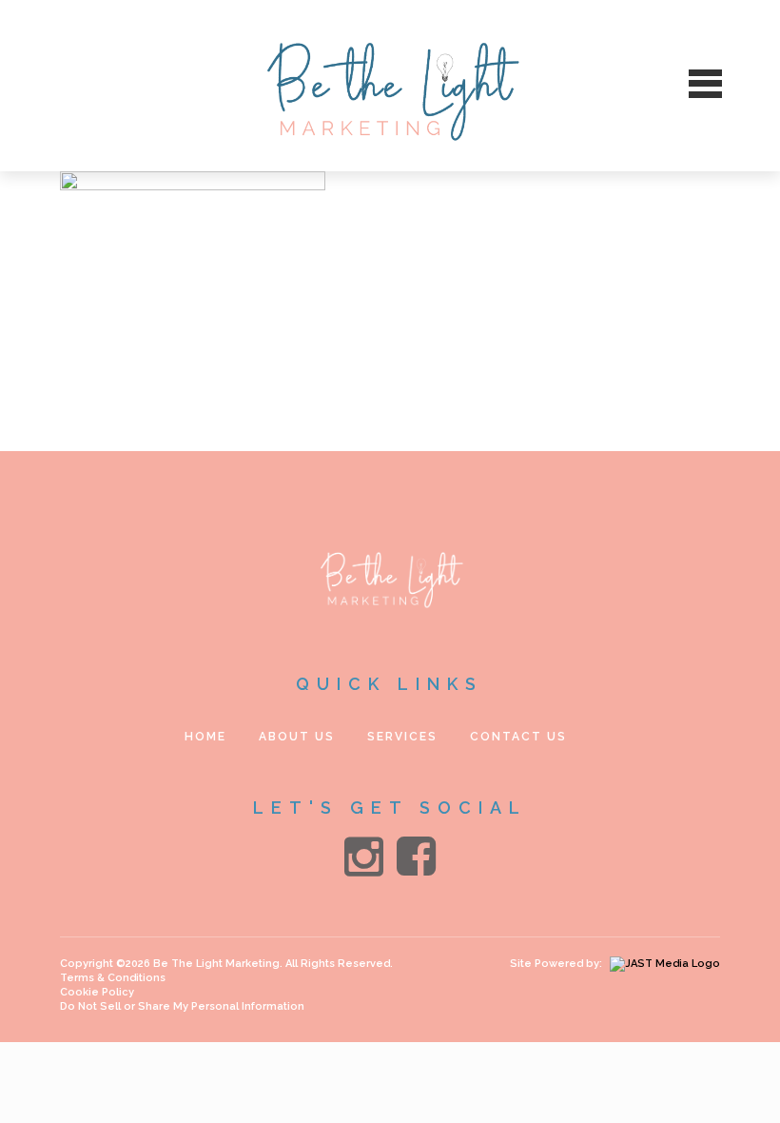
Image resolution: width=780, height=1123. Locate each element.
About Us (297, 736)
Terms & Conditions (113, 978)
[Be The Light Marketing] (390, 85)
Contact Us (518, 736)
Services (402, 736)
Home (205, 736)
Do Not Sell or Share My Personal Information (182, 1006)
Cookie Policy (97, 992)
